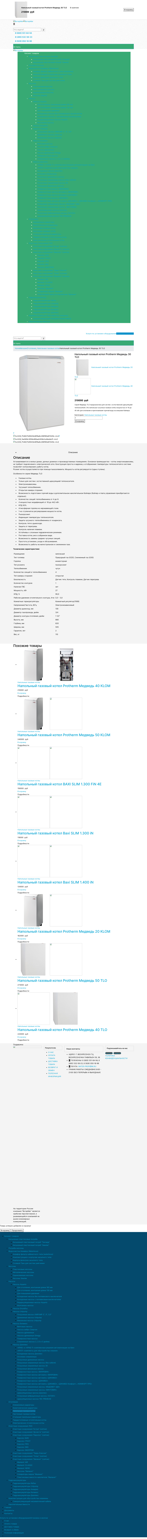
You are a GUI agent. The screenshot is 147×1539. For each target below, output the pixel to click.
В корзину (128, 10)
